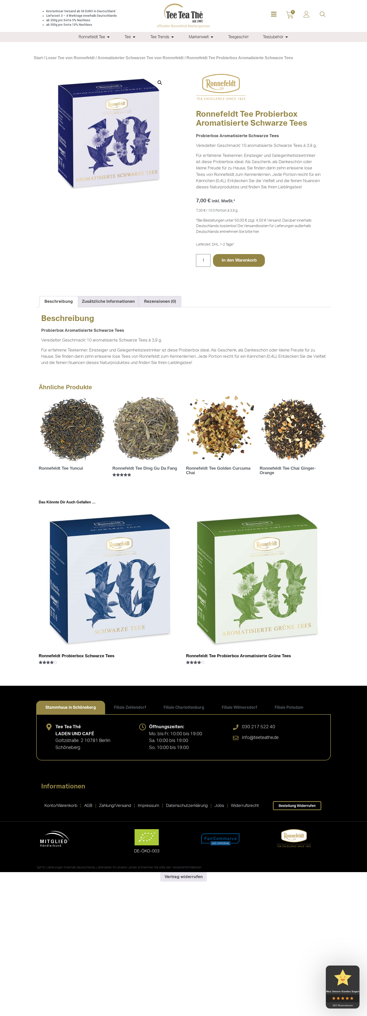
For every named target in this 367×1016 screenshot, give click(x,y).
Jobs (219, 805)
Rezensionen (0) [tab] (160, 301)
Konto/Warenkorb (60, 805)
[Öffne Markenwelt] (212, 37)
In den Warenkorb (239, 260)
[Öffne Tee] (134, 37)
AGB (88, 805)
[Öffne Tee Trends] (173, 37)
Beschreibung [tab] (58, 301)
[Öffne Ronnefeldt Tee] (108, 37)
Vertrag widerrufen (184, 877)
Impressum (148, 805)
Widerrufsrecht (245, 805)
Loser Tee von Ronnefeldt (70, 58)
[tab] (70, 707)
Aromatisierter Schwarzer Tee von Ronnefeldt (141, 58)
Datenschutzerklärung (187, 805)
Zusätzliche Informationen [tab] (108, 301)
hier (256, 232)
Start (38, 58)
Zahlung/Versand (115, 805)
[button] (273, 14)
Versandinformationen (186, 867)
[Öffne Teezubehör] (287, 37)
